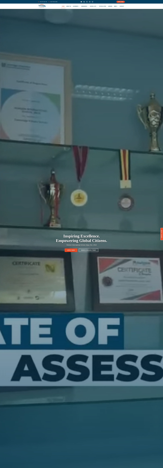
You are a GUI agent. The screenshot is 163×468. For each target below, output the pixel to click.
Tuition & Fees (102, 6)
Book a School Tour (88, 250)
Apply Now (71, 250)
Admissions (84, 6)
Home (63, 6)
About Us (68, 6)
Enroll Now (161, 234)
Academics (75, 6)
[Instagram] (90, 2)
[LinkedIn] (84, 2)
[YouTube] (81, 2)
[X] (87, 2)
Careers (110, 6)
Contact (122, 6)
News (115, 6)
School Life (93, 6)
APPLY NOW (120, 1)
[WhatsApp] (92, 2)
